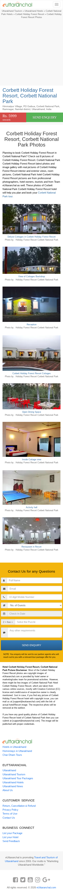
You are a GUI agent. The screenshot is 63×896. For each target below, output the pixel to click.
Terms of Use (10, 813)
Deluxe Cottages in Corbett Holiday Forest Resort (32, 236)
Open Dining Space (31, 412)
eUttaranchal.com (46, 887)
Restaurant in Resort (31, 546)
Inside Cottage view (31, 459)
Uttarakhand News (13, 786)
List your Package (12, 833)
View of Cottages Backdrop (31, 276)
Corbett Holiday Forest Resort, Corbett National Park (30, 95)
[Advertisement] (31, 53)
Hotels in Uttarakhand (14, 746)
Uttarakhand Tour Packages (18, 778)
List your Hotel (10, 837)
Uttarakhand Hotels (34, 11)
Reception (31, 324)
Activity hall (31, 507)
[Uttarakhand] (16, 4)
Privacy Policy (10, 809)
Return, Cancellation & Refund (19, 805)
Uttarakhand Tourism (12, 11)
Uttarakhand (9, 770)
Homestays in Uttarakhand (17, 750)
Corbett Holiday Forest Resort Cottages (31, 373)
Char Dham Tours (12, 754)
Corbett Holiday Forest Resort (29, 14)
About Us (8, 790)
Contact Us (9, 817)
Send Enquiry (45, 117)
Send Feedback (11, 841)
